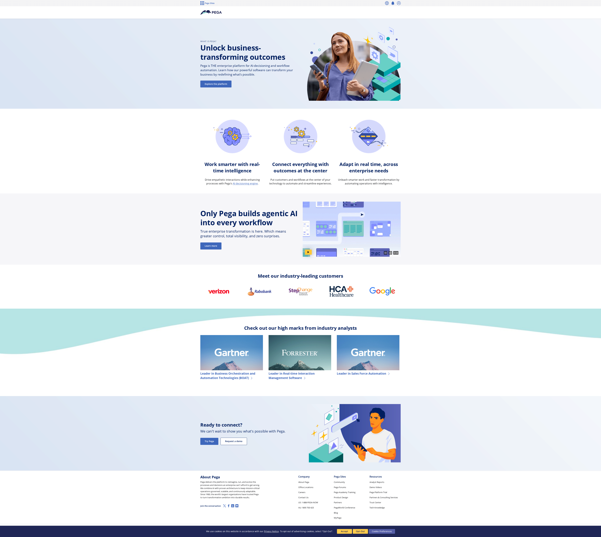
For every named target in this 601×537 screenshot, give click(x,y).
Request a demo (233, 441)
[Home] (211, 12)
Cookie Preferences (382, 531)
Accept (344, 531)
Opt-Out (360, 531)
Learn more (211, 245)
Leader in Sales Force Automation (361, 373)
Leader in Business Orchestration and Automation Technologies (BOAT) (227, 375)
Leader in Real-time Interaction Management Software (292, 375)
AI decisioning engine (245, 183)
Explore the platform (216, 83)
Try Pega (209, 441)
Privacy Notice (271, 531)
